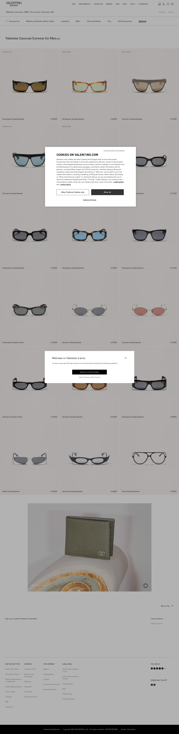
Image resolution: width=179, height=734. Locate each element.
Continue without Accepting (114, 150)
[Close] (125, 358)
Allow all (107, 192)
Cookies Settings (89, 200)
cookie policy (119, 182)
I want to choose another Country (90, 377)
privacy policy (65, 184)
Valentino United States (89, 372)
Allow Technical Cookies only (72, 192)
